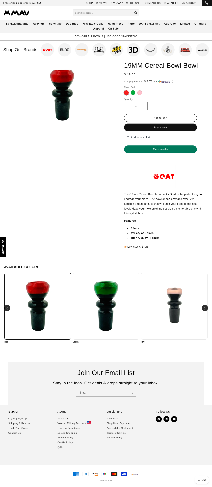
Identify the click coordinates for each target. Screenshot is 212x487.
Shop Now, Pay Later (119, 423)
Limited (185, 23)
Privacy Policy (65, 437)
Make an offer (160, 148)
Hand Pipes (115, 23)
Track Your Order (18, 428)
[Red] (126, 92)
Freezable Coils (93, 23)
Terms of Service (116, 433)
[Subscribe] (132, 393)
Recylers (39, 23)
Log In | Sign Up (17, 418)
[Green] (133, 92)
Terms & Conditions (68, 428)
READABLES (171, 3)
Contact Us (14, 433)
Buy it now (160, 127)
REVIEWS (101, 3)
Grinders (200, 23)
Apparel (98, 28)
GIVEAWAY (116, 3)
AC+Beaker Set (149, 23)
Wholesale (63, 418)
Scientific (55, 23)
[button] (164, 81)
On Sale (113, 28)
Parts (131, 23)
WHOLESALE (133, 3)
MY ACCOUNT (190, 3)
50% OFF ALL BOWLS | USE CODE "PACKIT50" (106, 36)
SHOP (89, 3)
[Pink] (139, 92)
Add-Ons (170, 23)
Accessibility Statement (120, 428)
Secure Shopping (67, 433)
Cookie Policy (65, 442)
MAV (110, 480)
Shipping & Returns (19, 423)
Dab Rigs (72, 23)
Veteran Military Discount (71, 423)
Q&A (60, 447)
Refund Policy (114, 437)
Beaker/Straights (17, 23)
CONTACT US (153, 3)
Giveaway (112, 418)
